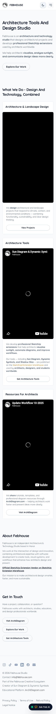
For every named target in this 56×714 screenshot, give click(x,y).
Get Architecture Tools (28, 379)
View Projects (28, 227)
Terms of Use (26, 700)
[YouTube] (16, 665)
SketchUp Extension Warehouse (28, 365)
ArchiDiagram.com (35, 690)
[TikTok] (10, 665)
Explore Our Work (16, 66)
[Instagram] (4, 665)
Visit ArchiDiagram (28, 512)
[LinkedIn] (22, 665)
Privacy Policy (9, 700)
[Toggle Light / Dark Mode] (43, 5)
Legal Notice (8, 705)
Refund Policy (43, 700)
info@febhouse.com (22, 677)
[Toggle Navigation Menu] (51, 5)
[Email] (34, 665)
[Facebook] (28, 665)
